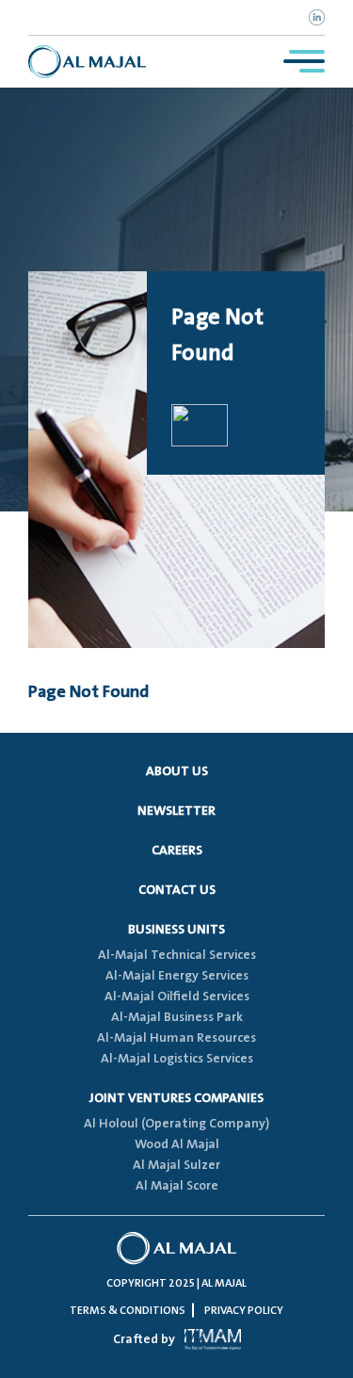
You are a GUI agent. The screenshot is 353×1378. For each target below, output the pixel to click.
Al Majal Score (177, 1185)
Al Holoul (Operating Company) (176, 1123)
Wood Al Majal (177, 1144)
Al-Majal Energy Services (177, 975)
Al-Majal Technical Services (177, 955)
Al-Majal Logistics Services (177, 1058)
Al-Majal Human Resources (176, 1038)
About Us (177, 771)
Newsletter (176, 811)
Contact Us (177, 890)
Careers (177, 850)
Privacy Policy (243, 1311)
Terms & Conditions (127, 1311)
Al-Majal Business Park (177, 1017)
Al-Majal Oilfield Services (176, 996)
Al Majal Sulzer (176, 1165)
